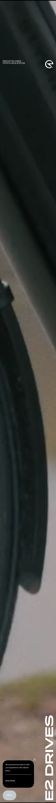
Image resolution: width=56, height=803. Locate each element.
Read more (10, 781)
